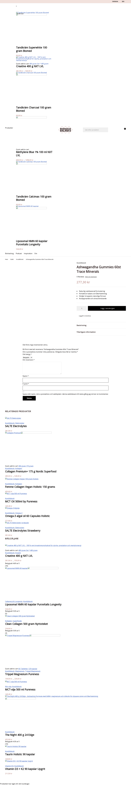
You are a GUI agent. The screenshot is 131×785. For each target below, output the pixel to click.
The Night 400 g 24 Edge (19, 734)
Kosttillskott (19, 259)
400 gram (33, 64)
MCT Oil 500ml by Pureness (21, 501)
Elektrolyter (19, 423)
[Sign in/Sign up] (113, 129)
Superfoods (17, 621)
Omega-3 (18, 513)
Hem (6, 259)
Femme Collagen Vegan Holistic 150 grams (30, 486)
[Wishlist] (118, 129)
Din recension (29, 360)
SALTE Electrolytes (16, 426)
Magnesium (19, 671)
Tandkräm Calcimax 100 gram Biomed (33, 198)
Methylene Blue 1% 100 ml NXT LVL (34, 153)
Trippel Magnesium (32, 671)
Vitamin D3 (9, 766)
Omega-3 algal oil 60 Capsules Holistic (27, 516)
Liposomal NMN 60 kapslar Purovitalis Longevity (31, 242)
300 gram (22, 466)
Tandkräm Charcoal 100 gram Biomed (33, 109)
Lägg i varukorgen (107, 308)
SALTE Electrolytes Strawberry (22, 530)
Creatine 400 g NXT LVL (30, 66)
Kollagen (18, 468)
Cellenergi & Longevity (13, 601)
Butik (12, 259)
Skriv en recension (91, 277)
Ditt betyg (27, 354)
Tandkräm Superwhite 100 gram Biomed (31, 49)
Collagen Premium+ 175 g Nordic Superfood (30, 471)
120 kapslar (32, 669)
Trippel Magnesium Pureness (22, 674)
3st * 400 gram (42, 64)
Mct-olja (8, 686)
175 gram (29, 466)
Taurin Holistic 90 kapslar (20, 754)
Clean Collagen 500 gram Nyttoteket (26, 624)
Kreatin (18, 553)
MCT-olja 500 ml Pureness (20, 689)
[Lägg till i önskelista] (84, 316)
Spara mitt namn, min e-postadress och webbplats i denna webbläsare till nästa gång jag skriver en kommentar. (65, 394)
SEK (123, 1)
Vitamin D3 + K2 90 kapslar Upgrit (25, 769)
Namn (26, 376)
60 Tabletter (23, 669)
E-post (26, 384)
